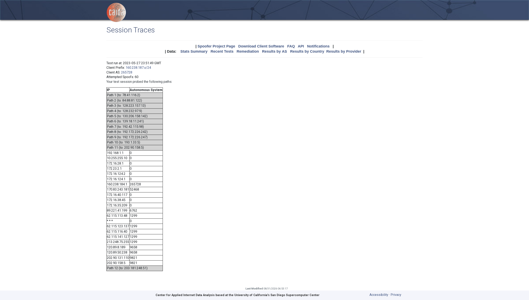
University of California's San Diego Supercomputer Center (276, 295)
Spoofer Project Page (216, 46)
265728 (126, 72)
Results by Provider (343, 51)
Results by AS (274, 51)
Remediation (248, 51)
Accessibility (378, 295)
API (301, 46)
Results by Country (307, 51)
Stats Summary (193, 51)
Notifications (318, 46)
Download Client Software (261, 46)
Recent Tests (222, 51)
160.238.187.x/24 (138, 68)
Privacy (396, 295)
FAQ (291, 46)
